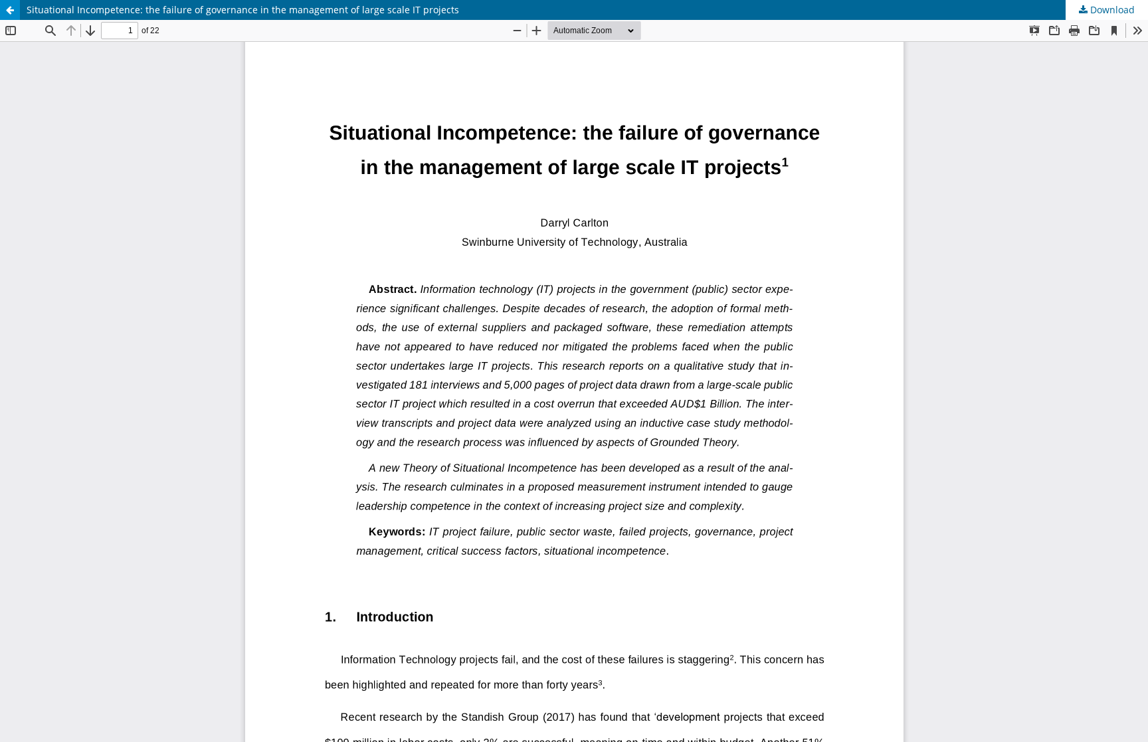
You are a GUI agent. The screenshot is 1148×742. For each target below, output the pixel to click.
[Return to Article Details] (10, 10)
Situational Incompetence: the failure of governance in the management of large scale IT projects (243, 9)
